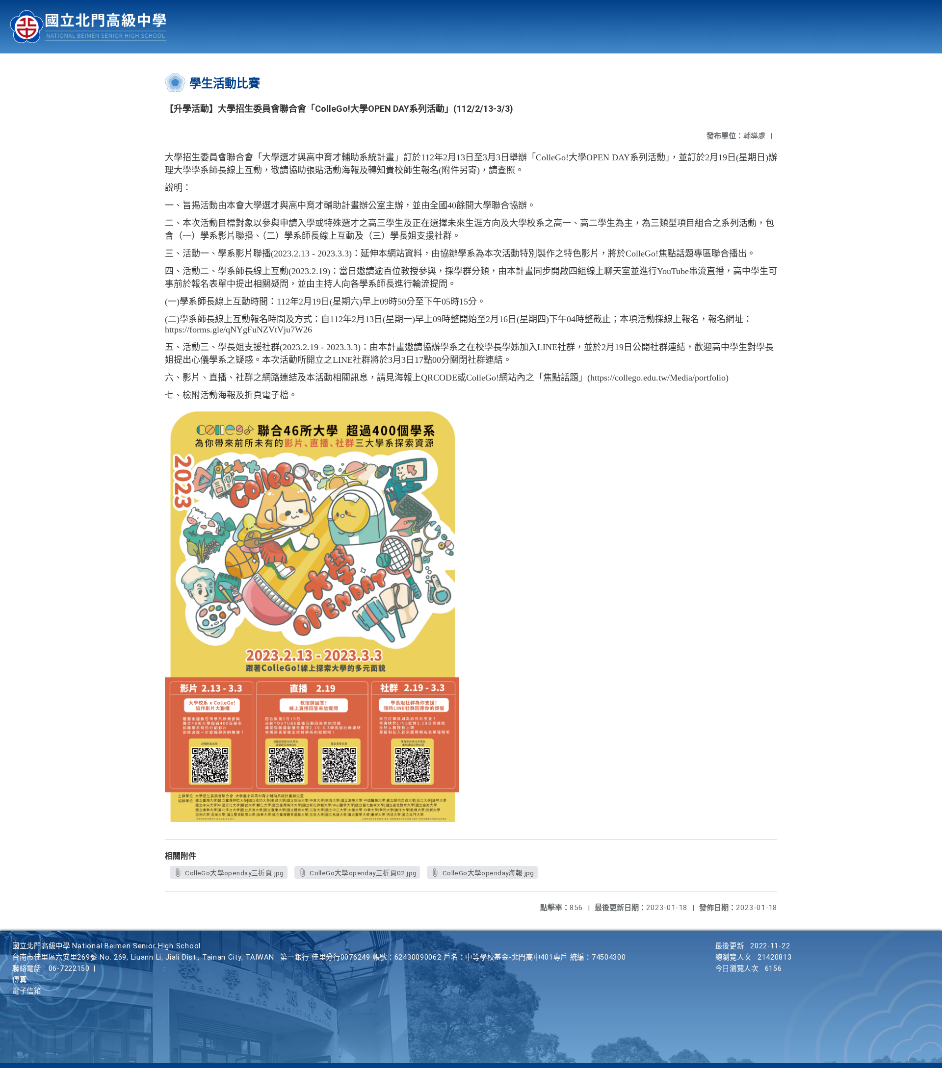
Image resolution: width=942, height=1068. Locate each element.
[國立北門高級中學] (88, 26)
